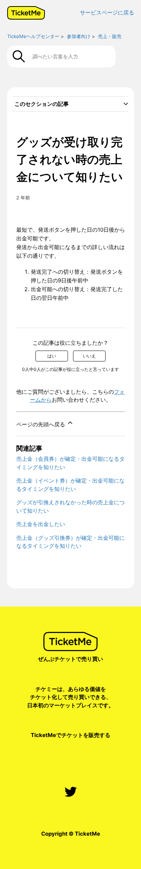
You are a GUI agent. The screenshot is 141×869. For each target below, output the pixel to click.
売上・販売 (109, 36)
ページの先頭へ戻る (41, 424)
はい (51, 356)
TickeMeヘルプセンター (33, 36)
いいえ (89, 356)
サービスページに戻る (107, 12)
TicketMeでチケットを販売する (70, 735)
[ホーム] (26, 13)
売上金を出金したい (40, 524)
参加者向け (78, 36)
